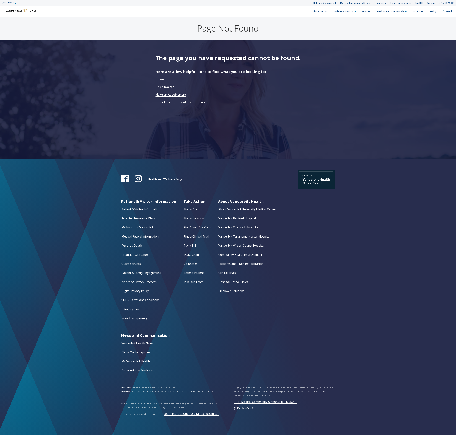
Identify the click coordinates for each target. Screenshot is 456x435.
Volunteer (190, 264)
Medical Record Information (140, 236)
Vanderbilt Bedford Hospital (237, 218)
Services (366, 11)
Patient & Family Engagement (141, 273)
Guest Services (131, 264)
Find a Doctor (320, 11)
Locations (418, 11)
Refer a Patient (194, 273)
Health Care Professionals (390, 11)
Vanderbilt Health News (137, 343)
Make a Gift (191, 255)
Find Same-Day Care (197, 227)
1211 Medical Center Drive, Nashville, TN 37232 (265, 402)
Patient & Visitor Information (140, 209)
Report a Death (131, 246)
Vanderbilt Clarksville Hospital (238, 227)
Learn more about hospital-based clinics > (191, 414)
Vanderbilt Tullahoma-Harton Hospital (244, 236)
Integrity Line (130, 309)
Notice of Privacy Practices (139, 282)
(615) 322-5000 (446, 3)
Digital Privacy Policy (135, 291)
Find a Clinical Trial (196, 236)
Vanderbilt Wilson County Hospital (241, 246)
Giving (433, 11)
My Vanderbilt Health (135, 361)
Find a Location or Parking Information (182, 102)
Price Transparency (400, 3)
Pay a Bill (190, 246)
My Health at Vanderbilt (137, 227)
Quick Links (8, 2)
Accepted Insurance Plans (138, 218)
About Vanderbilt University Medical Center (247, 209)
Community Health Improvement (240, 255)
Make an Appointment (324, 3)
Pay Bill (419, 3)
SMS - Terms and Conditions (140, 300)
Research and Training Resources (240, 264)
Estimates (381, 3)
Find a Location (194, 218)
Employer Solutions (231, 291)
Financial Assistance (134, 255)
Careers (431, 3)
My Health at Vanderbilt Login (355, 3)
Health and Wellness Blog (165, 179)
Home (160, 79)
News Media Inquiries (135, 352)
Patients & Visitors (343, 11)
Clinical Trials (227, 273)
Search (448, 11)
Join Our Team (193, 282)
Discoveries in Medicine (137, 370)
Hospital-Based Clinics (233, 282)
